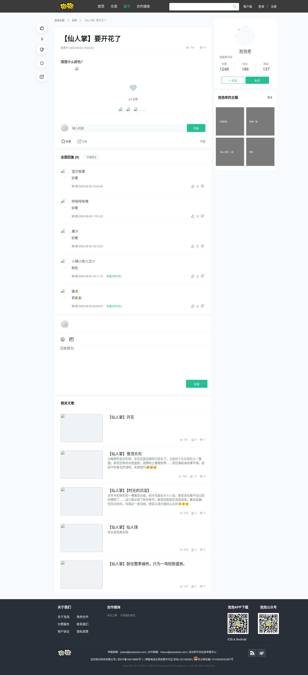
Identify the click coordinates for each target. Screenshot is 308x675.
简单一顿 (253, 121)
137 (266, 69)
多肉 (74, 20)
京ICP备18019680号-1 (130, 659)
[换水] (65, 293)
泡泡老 (245, 51)
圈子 (127, 6)
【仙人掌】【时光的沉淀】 (129, 490)
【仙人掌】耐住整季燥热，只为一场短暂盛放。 (147, 563)
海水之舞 (112, 615)
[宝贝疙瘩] (65, 173)
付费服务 (63, 624)
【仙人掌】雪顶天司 (125, 453)
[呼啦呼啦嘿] (65, 203)
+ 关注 (233, 80)
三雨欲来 (223, 121)
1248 (224, 69)
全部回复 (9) (70, 157)
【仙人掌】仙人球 (123, 527)
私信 (257, 80)
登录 (261, 6)
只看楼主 (92, 157)
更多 (269, 97)
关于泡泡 (63, 616)
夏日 (251, 151)
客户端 (247, 6)
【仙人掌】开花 (121, 417)
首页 (101, 6)
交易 (114, 6)
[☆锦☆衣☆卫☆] (65, 263)
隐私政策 (82, 631)
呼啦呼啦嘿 (80, 201)
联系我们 (82, 624)
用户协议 (63, 631)
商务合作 (82, 616)
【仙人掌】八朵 (226, 151)
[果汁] (65, 233)
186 (245, 69)
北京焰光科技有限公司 (103, 659)
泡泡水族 (59, 20)
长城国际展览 (127, 615)
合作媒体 (143, 6)
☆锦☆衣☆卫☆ (83, 261)
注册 (274, 6)
